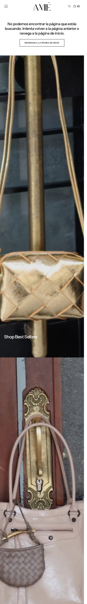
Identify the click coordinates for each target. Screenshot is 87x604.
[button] (6, 6)
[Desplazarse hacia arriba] (77, 597)
